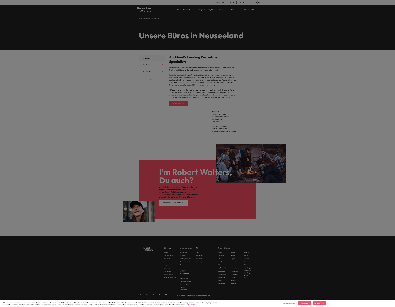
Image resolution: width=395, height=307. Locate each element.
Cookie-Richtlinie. (191, 305)
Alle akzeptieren (319, 303)
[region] (197, 303)
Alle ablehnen (305, 303)
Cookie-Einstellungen (289, 303)
